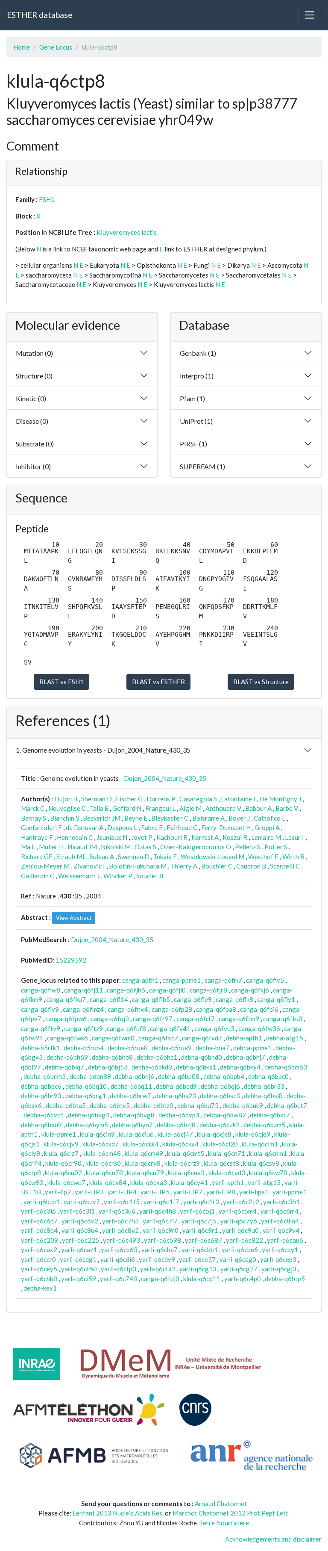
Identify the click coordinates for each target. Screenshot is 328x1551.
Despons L (122, 827)
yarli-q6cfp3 (118, 1269)
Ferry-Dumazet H (226, 827)
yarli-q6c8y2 (120, 1230)
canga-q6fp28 (172, 1009)
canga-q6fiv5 (265, 980)
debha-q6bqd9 (176, 1086)
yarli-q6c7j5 (199, 1221)
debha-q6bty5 (110, 1105)
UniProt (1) (196, 421)
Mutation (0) (34, 353)
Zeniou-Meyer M (45, 866)
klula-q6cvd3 (226, 1172)
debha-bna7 (212, 1048)
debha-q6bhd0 (201, 1057)
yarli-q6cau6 (285, 1240)
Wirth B (293, 856)
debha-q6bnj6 (134, 1076)
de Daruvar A (84, 827)
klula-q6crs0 (103, 1163)
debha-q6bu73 (198, 1105)
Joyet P (141, 837)
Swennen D (133, 856)
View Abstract (73, 917)
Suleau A (102, 856)
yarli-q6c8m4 (280, 1221)
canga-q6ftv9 (40, 1028)
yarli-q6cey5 (39, 1269)
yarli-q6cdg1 (78, 1259)
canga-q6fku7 (66, 999)
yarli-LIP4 (122, 1192)
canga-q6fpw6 (66, 1018)
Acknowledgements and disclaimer (273, 1539)
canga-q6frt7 (195, 1018)
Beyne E (135, 818)
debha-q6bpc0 (268, 1076)
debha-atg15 (284, 1038)
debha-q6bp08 (178, 1076)
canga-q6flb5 (151, 999)
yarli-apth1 (228, 1182)
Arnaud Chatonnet (221, 1503)
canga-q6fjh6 (126, 990)
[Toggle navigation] (309, 15)
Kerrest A (205, 837)
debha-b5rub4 (84, 1048)
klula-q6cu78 (104, 1172)
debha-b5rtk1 (40, 1048)
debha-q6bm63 (285, 1067)
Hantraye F (37, 837)
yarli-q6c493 (121, 1240)
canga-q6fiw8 (40, 990)
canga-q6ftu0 (282, 1018)
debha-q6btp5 (285, 1278)
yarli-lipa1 (254, 1192)
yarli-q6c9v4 (281, 1230)
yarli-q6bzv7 (82, 1201)
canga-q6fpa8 (216, 1009)
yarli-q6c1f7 (161, 1201)
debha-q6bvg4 (88, 1115)
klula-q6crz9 (182, 1163)
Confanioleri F (41, 827)
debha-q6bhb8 (112, 1057)
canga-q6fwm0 (113, 1038)
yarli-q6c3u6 (117, 1211)
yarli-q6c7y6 (238, 1221)
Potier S (275, 847)
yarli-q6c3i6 (38, 1211)
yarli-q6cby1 (280, 1249)
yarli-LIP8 (220, 1192)
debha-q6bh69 (67, 1057)
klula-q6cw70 (268, 1172)
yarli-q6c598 (162, 1240)
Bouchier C (216, 866)
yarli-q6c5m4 (238, 1211)
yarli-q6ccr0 (38, 1259)
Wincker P (117, 876)
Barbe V (286, 808)
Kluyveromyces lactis (127, 232)
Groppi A (267, 827)
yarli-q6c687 (203, 1240)
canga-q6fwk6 (67, 1038)
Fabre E (152, 827)
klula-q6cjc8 (214, 1134)
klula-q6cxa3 (148, 1182)
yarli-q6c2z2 (241, 1201)
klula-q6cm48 (101, 1153)
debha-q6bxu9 (41, 1125)
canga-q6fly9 (40, 1009)
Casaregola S (198, 799)
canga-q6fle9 (193, 999)
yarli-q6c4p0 (242, 1278)
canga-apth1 (140, 980)
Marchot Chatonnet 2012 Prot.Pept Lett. (231, 1513)
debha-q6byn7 (132, 1125)
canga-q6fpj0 (160, 1278)
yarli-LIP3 (89, 1192)
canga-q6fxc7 (158, 1038)
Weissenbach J (79, 876)
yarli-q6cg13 (198, 1269)
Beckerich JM (101, 818)
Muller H (51, 847)
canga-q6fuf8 (126, 1028)
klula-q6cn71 (226, 1153)
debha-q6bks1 (196, 1067)
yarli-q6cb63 (119, 1249)
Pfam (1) (192, 398)
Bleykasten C (169, 818)
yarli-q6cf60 (79, 1269)
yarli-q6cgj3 (278, 1269)
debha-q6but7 (287, 1105)
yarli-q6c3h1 (281, 1201)
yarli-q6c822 (244, 1240)
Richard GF (37, 856)
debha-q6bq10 (86, 1086)
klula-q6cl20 (220, 1144)
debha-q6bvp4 (178, 1115)
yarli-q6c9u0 (240, 1230)
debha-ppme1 (252, 1048)
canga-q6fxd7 (202, 1038)
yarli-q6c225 (80, 1240)
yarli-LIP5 (155, 1192)
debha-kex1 (40, 1288)
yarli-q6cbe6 (240, 1249)
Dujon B (65, 799)
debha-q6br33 (264, 1086)
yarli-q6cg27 (239, 1269)
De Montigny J (280, 799)
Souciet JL (150, 876)
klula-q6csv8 (261, 1163)
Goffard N (126, 808)
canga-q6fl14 (109, 999)
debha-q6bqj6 (220, 1086)
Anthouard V (223, 808)
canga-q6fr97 (153, 1018)
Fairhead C (182, 827)
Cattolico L (269, 818)
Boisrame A (208, 818)
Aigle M (190, 808)
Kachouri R (171, 837)
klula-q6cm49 (144, 1153)
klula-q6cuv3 (186, 1172)
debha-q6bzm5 (264, 1125)
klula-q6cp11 (201, 1278)
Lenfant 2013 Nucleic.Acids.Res (117, 1513)
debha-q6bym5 (87, 1125)
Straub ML (71, 856)
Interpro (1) (197, 376)
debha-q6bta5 (66, 1105)
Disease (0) (32, 421)
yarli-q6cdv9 (157, 1259)
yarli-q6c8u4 (80, 1230)
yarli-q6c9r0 (161, 1230)
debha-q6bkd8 (152, 1067)
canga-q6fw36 (259, 1028)
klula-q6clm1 (260, 1144)
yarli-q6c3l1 (77, 1211)
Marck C (32, 808)
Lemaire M (266, 837)
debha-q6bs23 (175, 1095)
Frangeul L (160, 808)
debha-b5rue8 (128, 1048)
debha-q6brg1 (85, 1095)
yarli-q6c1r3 (201, 1201)
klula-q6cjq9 (252, 1134)
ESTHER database (39, 15)
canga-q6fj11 (83, 990)
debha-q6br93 (41, 1095)
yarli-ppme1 (289, 1192)
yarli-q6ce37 (197, 1259)
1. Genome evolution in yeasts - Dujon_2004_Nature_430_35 (103, 750)
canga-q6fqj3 (110, 1018)
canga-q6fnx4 (128, 1009)
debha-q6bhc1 (157, 1057)
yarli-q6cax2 (39, 1249)
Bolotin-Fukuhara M (138, 866)
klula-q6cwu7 (66, 1182)
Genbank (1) (198, 353)
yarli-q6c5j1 (197, 1211)
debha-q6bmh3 (44, 1076)
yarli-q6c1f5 (122, 1201)
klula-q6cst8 (221, 1163)
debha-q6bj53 (108, 1067)
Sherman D (96, 799)
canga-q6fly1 (276, 999)
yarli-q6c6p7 (39, 1221)
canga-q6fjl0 (167, 990)
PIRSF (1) (193, 444)
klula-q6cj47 (175, 1134)
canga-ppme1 (181, 980)
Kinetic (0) (31, 398)
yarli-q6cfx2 (158, 1269)
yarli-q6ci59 (78, 1278)
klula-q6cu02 (63, 1172)
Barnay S (33, 818)
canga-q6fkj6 (250, 990)
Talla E (99, 808)
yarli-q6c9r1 (200, 1230)
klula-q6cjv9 (61, 1144)
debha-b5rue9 (172, 1048)
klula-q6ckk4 (140, 1144)
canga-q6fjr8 (208, 990)
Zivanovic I (89, 866)
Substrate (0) (35, 444)
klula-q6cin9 (97, 1134)
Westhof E (263, 856)
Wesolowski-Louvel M (212, 856)
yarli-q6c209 (39, 1240)
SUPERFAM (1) (202, 466)
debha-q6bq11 (131, 1086)
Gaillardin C (37, 876)
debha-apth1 (244, 1038)
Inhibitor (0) (33, 466)
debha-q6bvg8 (134, 1115)
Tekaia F (165, 856)
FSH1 (47, 199)
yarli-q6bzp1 (41, 1201)
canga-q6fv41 (170, 1028)
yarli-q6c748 (118, 1278)
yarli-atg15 (264, 1182)
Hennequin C (75, 837)
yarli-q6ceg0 (238, 1259)
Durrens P (161, 799)
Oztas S (145, 847)
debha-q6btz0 (153, 1105)
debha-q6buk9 (243, 1105)
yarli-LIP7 (187, 1192)
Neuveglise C (67, 808)
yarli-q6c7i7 (160, 1221)
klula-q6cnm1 (268, 1153)
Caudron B (251, 866)
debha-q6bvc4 (43, 1115)
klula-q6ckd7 (100, 1144)
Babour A (258, 808)
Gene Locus (55, 47)
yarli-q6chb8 (39, 1278)
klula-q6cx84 (107, 1182)
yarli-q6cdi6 (117, 1259)
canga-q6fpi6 (259, 1009)
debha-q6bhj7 (245, 1057)
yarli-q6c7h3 (120, 1221)
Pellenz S (248, 847)
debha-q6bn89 (90, 1076)
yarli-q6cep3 (278, 1259)
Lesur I (294, 837)
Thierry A (183, 866)
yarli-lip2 (58, 1192)
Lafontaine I (238, 799)
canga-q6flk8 (234, 999)
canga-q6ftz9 (83, 1028)
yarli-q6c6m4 (280, 1211)
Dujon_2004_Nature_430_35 (165, 778)
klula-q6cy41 (189, 1182)
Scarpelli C (285, 866)
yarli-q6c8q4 (39, 1230)
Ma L (28, 847)
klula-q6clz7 (61, 1153)
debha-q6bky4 (240, 1067)
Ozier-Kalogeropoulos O (195, 847)
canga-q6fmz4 (83, 1009)
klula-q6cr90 (63, 1163)
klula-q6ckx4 (180, 1144)
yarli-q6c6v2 (80, 1221)
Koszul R (235, 837)
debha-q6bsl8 (263, 1095)
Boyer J (239, 818)
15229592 (71, 960)
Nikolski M (116, 847)
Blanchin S (64, 818)
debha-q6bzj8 (176, 1125)
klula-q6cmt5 (185, 1153)
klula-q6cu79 (145, 1172)
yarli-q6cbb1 (200, 1249)
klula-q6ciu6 (136, 1134)
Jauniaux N (112, 837)
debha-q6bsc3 (220, 1095)
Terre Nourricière (224, 1523)
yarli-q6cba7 (159, 1249)
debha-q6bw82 (224, 1115)
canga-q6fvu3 (214, 1028)
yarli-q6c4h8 (157, 1211)
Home (21, 47)
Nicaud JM (82, 847)
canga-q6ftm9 (239, 1018)
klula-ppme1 (58, 1134)
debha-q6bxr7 (270, 1115)
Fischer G (129, 799)
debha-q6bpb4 (223, 1076)
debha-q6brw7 (130, 1095)
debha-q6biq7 (64, 1067)
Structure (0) (34, 376)
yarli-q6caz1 (79, 1249)
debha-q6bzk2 (219, 1125)
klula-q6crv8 (143, 1163)
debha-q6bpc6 (41, 1086)
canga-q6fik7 (223, 980)
